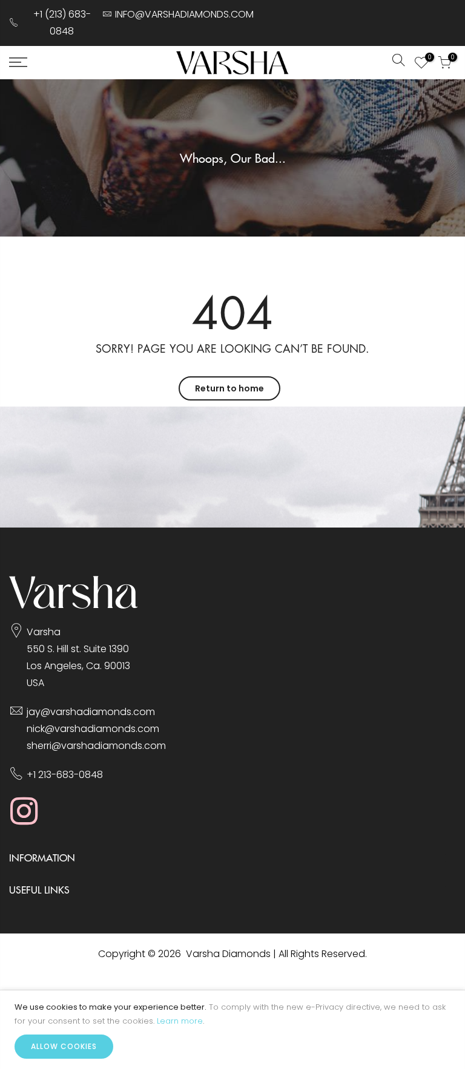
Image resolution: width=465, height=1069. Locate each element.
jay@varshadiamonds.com (91, 712)
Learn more (180, 1021)
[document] (232, 1030)
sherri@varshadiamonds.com (96, 746)
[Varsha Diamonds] (73, 605)
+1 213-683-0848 (65, 775)
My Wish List (427, 59)
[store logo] (232, 62)
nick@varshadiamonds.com (93, 729)
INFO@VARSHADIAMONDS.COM (184, 14)
